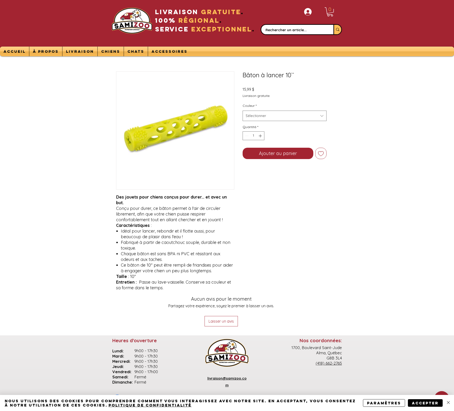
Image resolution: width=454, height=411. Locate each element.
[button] (330, 12)
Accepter (425, 403)
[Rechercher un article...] (337, 29)
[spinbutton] (253, 136)
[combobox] (285, 116)
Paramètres (384, 403)
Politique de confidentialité (150, 405)
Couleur (250, 106)
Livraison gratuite (256, 96)
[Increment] (261, 136)
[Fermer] (448, 403)
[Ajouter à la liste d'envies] (321, 153)
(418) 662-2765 (329, 363)
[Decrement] (246, 136)
